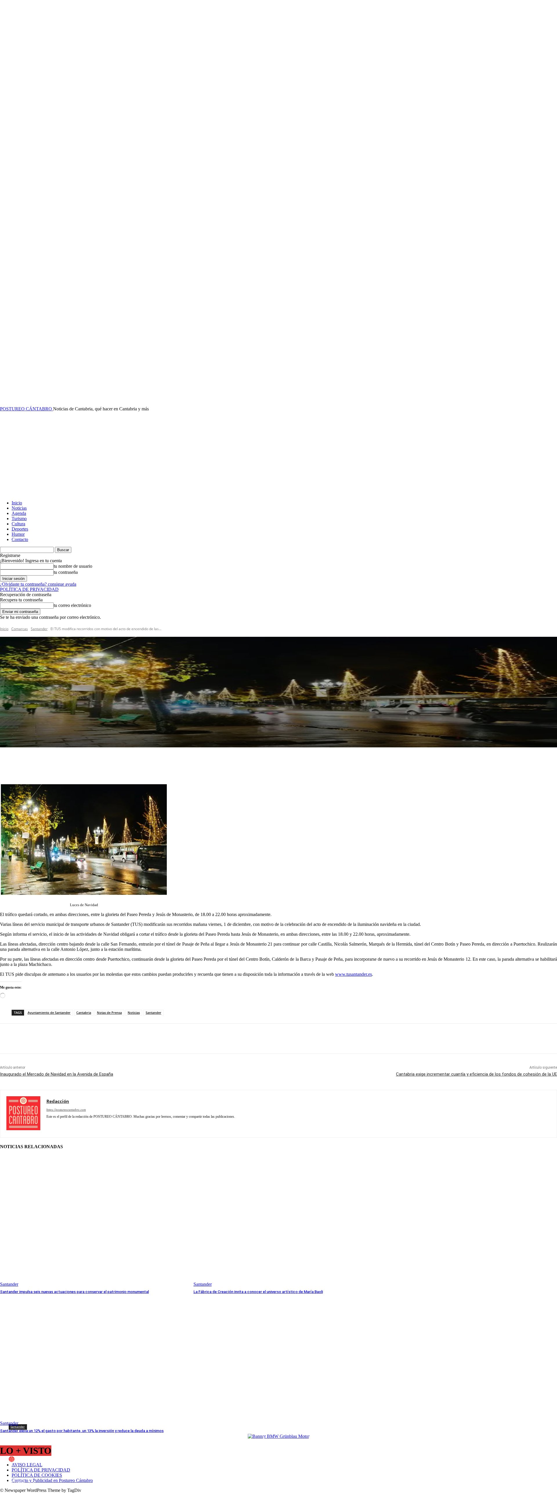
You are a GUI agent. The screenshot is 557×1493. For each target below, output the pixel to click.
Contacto (20, 539)
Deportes (20, 528)
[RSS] (109, 1125)
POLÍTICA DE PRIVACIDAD (29, 589)
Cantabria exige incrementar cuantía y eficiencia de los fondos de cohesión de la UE (476, 1074)
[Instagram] (69, 1125)
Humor (18, 534)
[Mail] (89, 1125)
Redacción (29, 1459)
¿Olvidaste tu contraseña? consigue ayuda (38, 584)
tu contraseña (66, 572)
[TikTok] (140, 1125)
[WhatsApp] (72, 1039)
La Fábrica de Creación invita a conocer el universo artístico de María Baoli (258, 1292)
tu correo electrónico (72, 605)
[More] (128, 764)
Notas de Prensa (109, 1012)
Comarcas (19, 628)
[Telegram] (130, 1125)
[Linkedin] (79, 1125)
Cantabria (83, 1012)
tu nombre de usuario (73, 566)
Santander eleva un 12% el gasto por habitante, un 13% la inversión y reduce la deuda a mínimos (82, 1431)
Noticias (19, 508)
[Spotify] (119, 1125)
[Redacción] (12, 1459)
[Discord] (48, 1125)
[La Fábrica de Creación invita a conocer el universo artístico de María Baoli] (287, 1221)
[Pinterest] (51, 1039)
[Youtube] (170, 1125)
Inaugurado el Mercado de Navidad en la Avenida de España (56, 1074)
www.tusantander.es (353, 974)
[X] (30, 1039)
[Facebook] (9, 1039)
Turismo (19, 518)
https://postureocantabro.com (66, 1109)
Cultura (18, 523)
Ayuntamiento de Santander (49, 1012)
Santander (39, 628)
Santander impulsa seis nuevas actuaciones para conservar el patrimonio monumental (74, 1292)
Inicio (17, 502)
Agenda (19, 513)
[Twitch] (150, 1125)
